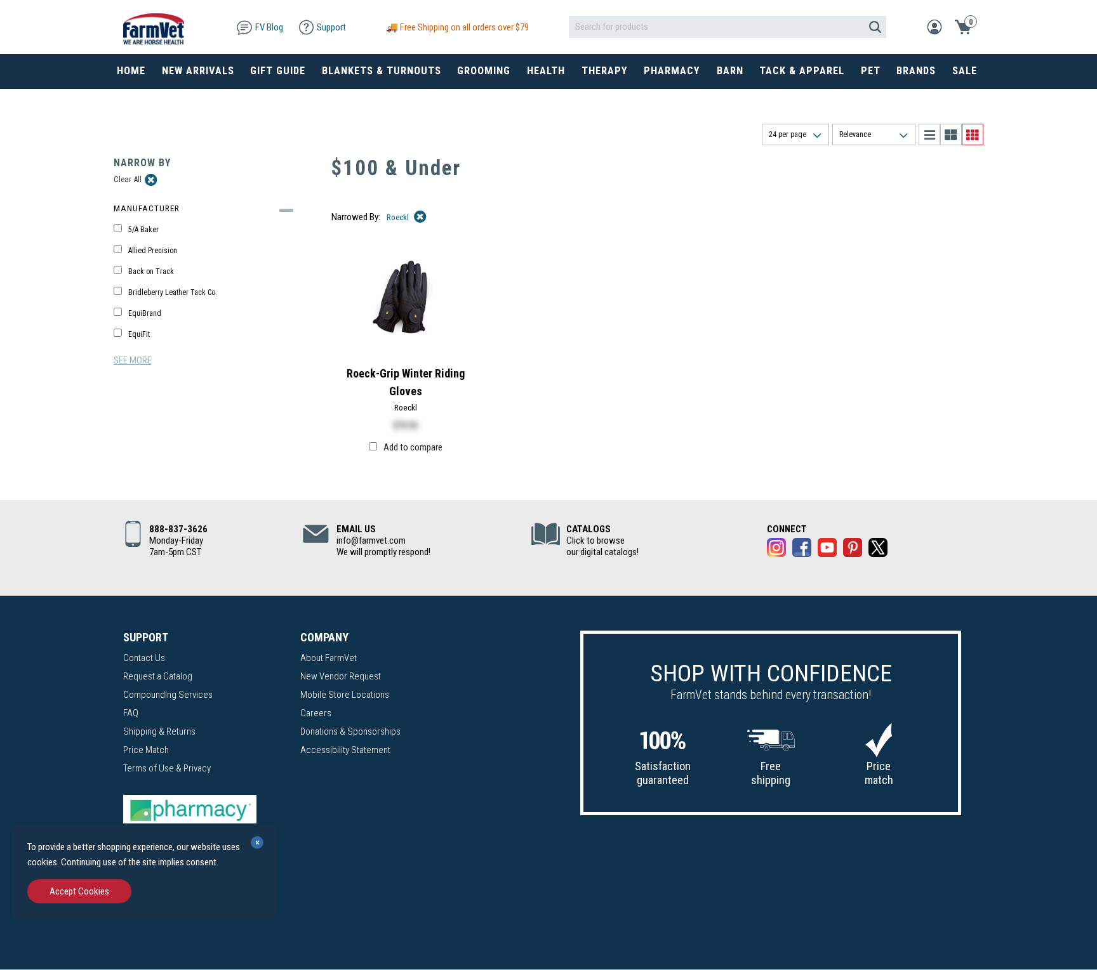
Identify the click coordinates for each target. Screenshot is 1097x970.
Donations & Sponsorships (350, 731)
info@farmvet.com (371, 540)
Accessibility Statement (345, 750)
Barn (730, 71)
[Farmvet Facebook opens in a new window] (801, 549)
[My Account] (934, 26)
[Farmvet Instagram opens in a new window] (776, 549)
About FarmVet (328, 658)
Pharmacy (672, 71)
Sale (964, 71)
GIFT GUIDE (277, 71)
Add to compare (412, 447)
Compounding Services (168, 694)
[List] (929, 134)
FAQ (130, 713)
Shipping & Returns (159, 731)
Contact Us (144, 658)
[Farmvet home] (153, 27)
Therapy (605, 71)
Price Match (146, 750)
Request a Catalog (157, 676)
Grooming (483, 71)
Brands (916, 71)
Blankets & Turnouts (381, 71)
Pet (871, 71)
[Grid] (972, 134)
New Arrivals (198, 71)
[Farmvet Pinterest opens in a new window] (852, 549)
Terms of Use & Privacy (167, 768)
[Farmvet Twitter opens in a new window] (878, 549)
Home (131, 71)
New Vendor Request (340, 676)
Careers (315, 713)
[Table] (951, 134)
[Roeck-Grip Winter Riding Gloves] (405, 297)
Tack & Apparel (801, 71)
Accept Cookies (79, 891)
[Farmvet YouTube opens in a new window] (827, 549)
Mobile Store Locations (344, 694)
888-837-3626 (178, 529)
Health (546, 71)
